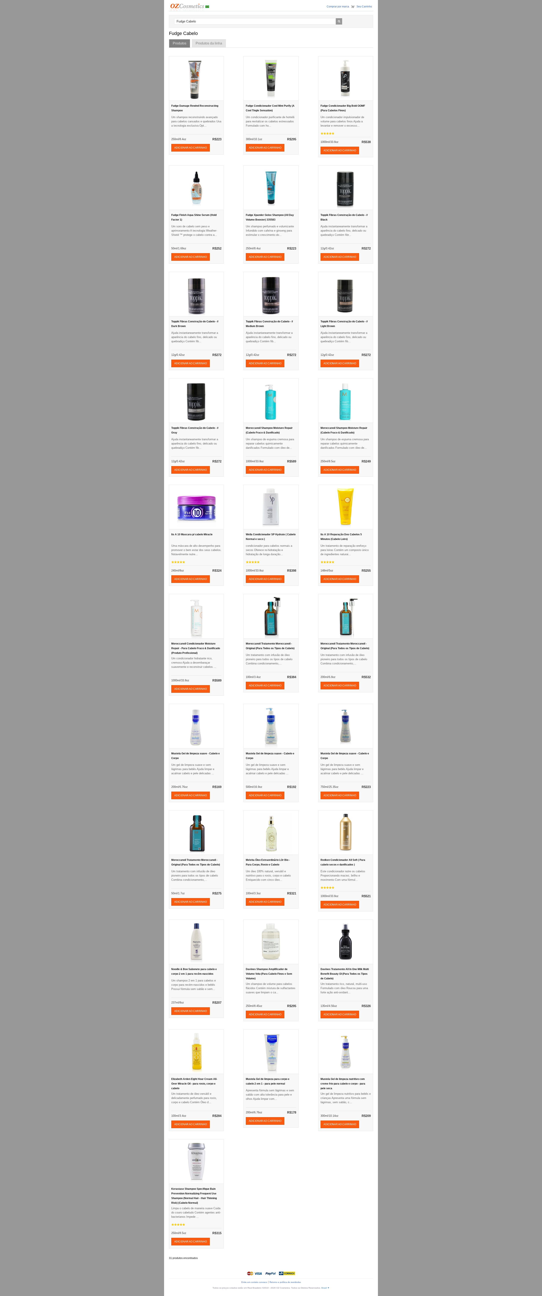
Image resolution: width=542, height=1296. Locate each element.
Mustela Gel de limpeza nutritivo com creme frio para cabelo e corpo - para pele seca (343, 1084)
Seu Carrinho (364, 6)
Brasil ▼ (325, 1288)
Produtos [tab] (179, 43)
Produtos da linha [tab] (209, 43)
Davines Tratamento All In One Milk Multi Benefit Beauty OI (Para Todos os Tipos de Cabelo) (345, 974)
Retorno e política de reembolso (285, 1282)
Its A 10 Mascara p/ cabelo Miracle (192, 534)
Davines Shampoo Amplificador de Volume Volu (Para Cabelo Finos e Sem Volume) (269, 974)
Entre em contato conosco (254, 1282)
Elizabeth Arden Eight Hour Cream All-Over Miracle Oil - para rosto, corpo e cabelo (194, 1084)
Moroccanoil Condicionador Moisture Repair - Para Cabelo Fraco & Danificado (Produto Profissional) (195, 648)
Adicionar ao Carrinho (190, 147)
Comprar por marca (338, 6)
